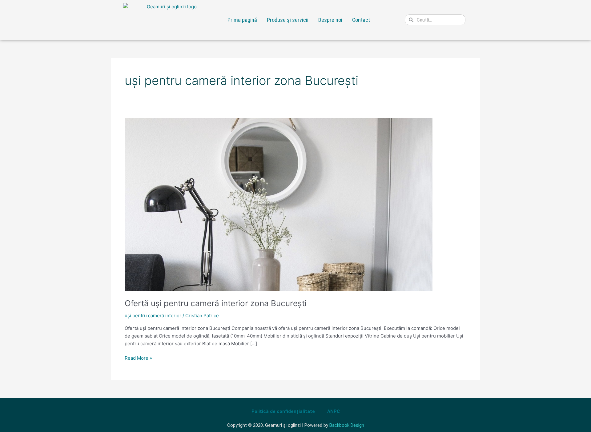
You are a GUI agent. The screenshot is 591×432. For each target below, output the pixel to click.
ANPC (333, 411)
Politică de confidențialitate (283, 411)
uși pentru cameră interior (153, 315)
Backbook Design (346, 425)
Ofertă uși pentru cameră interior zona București (216, 303)
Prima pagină (242, 20)
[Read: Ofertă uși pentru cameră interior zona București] (278, 204)
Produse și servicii (287, 20)
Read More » (138, 357)
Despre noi (330, 20)
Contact (361, 20)
